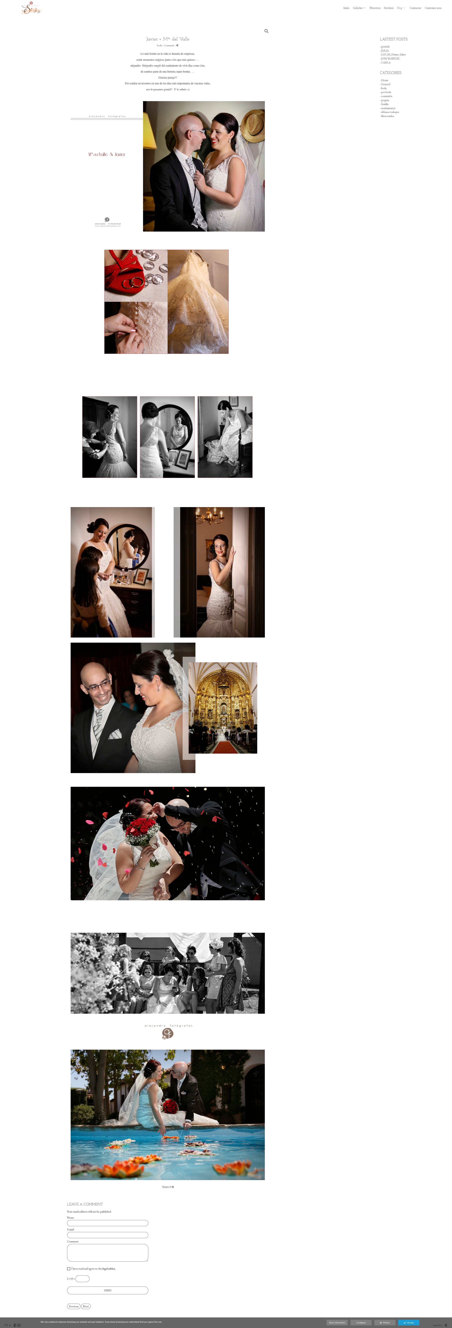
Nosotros (375, 8)
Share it (166, 1186)
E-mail (70, 1229)
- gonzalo (385, 46)
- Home (384, 80)
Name (70, 1217)
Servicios (389, 8)
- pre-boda (385, 92)
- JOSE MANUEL (390, 58)
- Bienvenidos (387, 116)
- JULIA (384, 50)
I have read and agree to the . (93, 1268)
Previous (74, 1306)
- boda (383, 88)
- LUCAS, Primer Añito (393, 54)
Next (86, 1306)
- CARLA (385, 62)
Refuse (386, 1322)
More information (337, 1322)
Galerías (357, 8)
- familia (384, 104)
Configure (361, 1322)
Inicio (346, 8)
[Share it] (177, 45)
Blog (399, 8)
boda (159, 45)
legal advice (108, 1268)
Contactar (415, 8)
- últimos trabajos (389, 112)
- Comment (168, 45)
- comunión (386, 96)
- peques (384, 100)
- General (385, 84)
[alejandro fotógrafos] (31, 18)
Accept (410, 1322)
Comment (72, 1241)
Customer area (433, 8)
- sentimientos (387, 108)
